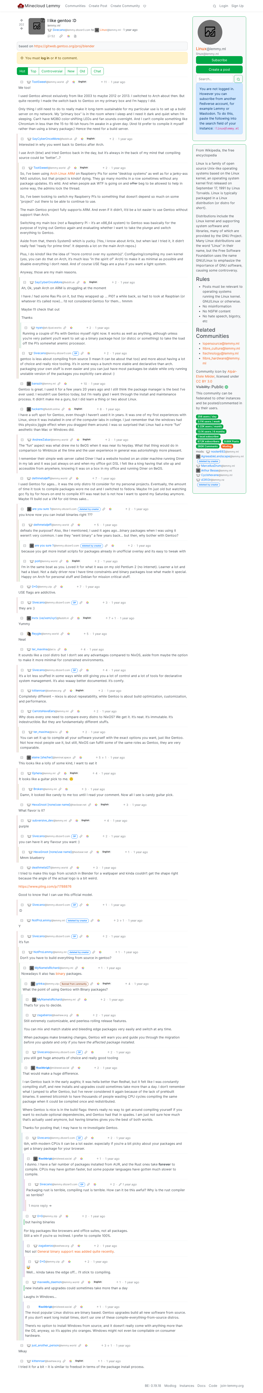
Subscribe (219, 60)
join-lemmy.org (232, 1386)
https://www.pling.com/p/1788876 (45, 886)
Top (33, 71)
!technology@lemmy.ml (221, 353)
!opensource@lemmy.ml (221, 343)
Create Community (125, 6)
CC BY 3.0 (204, 381)
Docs (201, 1386)
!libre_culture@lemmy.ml (221, 348)
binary (60, 973)
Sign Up (237, 6)
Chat (97, 71)
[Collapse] (21, 82)
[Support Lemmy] (145, 6)
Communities (75, 6)
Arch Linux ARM (62, 173)
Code (213, 1386)
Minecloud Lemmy (42, 5)
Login (223, 6)
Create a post (219, 69)
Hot (22, 71)
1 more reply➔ (40, 1206)
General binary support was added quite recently (75, 1251)
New (71, 71)
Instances (187, 1386)
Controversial (52, 71)
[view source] (75, 36)
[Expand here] (37, 26)
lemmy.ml (53, 25)
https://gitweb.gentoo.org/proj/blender (64, 46)
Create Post (98, 6)
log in (45, 58)
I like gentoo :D (61, 20)
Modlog (227, 446)
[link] (61, 36)
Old (82, 71)
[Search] (214, 6)
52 (53, 36)
